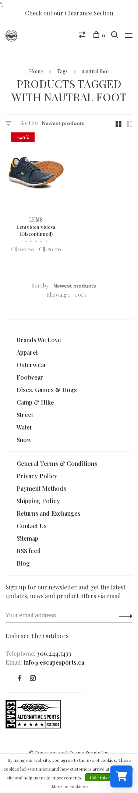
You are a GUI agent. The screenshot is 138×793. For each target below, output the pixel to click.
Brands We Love (39, 340)
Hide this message (108, 778)
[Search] (115, 35)
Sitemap (27, 538)
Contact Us (32, 526)
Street (25, 415)
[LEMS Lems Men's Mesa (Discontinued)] (36, 174)
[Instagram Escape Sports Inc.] (33, 678)
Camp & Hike (35, 402)
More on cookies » (70, 786)
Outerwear (32, 365)
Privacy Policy (37, 476)
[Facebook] (19, 678)
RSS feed (29, 551)
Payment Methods (41, 488)
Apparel (27, 352)
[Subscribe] (123, 615)
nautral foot (95, 71)
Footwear (30, 377)
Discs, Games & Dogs (47, 390)
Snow (24, 439)
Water (25, 427)
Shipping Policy (38, 501)
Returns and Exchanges (49, 513)
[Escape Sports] (33, 726)
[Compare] (83, 35)
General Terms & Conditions (57, 463)
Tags (62, 71)
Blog (23, 563)
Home (36, 71)
